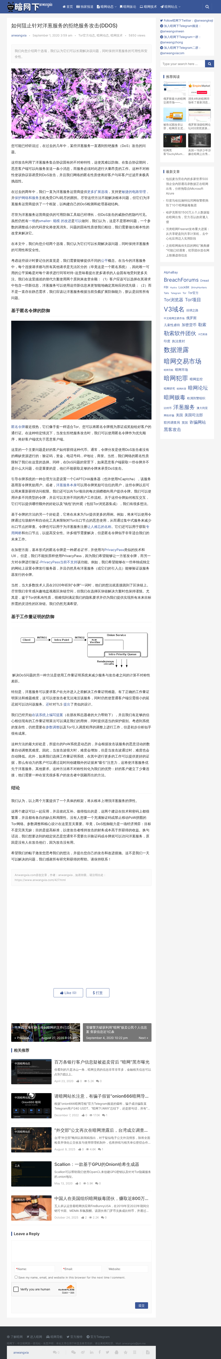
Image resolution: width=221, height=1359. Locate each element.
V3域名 (174, 309)
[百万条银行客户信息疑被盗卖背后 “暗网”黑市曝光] (31, 1071)
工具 (17, 1165)
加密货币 (189, 325)
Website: (115, 1269)
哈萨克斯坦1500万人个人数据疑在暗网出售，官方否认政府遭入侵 (188, 217)
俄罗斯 (191, 318)
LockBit (183, 287)
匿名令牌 (18, 427)
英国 (185, 422)
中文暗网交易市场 (174, 318)
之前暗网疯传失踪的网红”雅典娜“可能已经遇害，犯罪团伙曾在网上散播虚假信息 (187, 250)
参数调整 (53, 727)
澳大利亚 (202, 408)
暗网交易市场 (182, 361)
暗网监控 (196, 379)
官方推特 (75, 1336)
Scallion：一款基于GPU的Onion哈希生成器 (96, 1164)
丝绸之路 (192, 310)
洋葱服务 (184, 407)
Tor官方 (193, 293)
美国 (179, 415)
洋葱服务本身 (66, 485)
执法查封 (178, 341)
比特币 (168, 408)
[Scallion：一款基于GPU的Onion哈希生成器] (31, 1174)
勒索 (202, 324)
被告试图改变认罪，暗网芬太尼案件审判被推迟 (174, 126)
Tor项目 (193, 299)
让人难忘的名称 (99, 527)
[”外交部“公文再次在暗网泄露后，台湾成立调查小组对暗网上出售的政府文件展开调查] (31, 1139)
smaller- (46, 221)
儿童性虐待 (172, 325)
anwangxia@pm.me (134, 1343)
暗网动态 (107, 7)
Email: (68, 1269)
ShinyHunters (199, 287)
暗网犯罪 (176, 378)
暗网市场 (181, 370)
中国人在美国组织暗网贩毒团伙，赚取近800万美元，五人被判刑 (103, 1198)
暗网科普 (181, 388)
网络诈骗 (169, 415)
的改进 (66, 221)
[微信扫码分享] (73, 1352)
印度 (167, 341)
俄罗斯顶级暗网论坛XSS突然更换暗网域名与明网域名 (199, 126)
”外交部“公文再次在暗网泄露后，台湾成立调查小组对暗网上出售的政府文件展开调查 (103, 1130)
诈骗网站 (197, 422)
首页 (69, 7)
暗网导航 (168, 370)
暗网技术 (150, 7)
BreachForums (181, 280)
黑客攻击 (172, 429)
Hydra (173, 287)
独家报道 (86, 7)
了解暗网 (16, 1336)
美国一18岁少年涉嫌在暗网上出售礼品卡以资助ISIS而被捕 (199, 152)
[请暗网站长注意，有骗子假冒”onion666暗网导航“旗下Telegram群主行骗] (31, 1105)
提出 (66, 704)
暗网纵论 (129, 7)
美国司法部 (194, 415)
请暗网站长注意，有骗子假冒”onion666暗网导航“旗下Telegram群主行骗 (103, 1096)
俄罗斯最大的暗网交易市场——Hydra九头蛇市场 (174, 100)
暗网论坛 (198, 388)
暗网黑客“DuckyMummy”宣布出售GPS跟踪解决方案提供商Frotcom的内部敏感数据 (174, 152)
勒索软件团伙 (180, 333)
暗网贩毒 (174, 397)
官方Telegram (100, 1336)
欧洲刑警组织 (196, 398)
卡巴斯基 (202, 334)
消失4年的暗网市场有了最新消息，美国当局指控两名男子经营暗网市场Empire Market (199, 100)
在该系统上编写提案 (47, 715)
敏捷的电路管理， (135, 192)
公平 (104, 261)
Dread (204, 280)
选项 (104, 192)
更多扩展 (94, 192)
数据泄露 (176, 350)
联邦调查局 (172, 422)
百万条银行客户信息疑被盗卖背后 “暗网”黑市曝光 (102, 1062)
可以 (78, 221)
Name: (21, 1269)
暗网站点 (170, 7)
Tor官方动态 (86, 35)
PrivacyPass (114, 550)
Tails (166, 293)
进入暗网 (35, 1336)
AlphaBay (171, 272)
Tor (184, 293)
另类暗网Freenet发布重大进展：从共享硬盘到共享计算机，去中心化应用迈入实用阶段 (188, 233)
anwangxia (19, 35)
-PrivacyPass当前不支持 (58, 562)
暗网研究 (169, 388)
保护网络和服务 (27, 198)
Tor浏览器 (173, 299)
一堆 (31, 221)
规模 (56, 221)
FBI (166, 287)
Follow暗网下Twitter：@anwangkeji (188, 20)
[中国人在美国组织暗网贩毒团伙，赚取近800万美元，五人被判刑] (31, 1208)
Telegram (176, 293)
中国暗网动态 (22, 1063)
